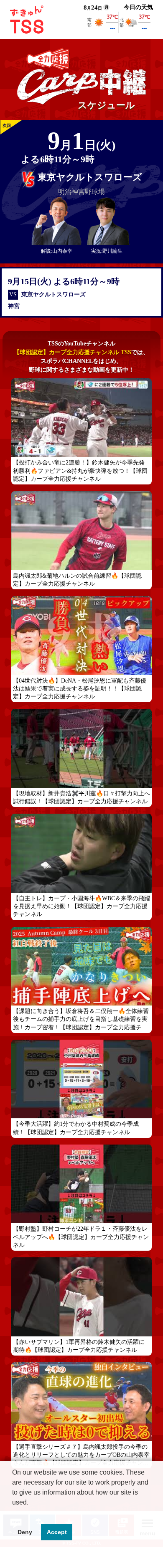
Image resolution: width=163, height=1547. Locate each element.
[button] (13, 1513)
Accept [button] (57, 1532)
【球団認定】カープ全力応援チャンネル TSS (72, 352)
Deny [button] (25, 1532)
